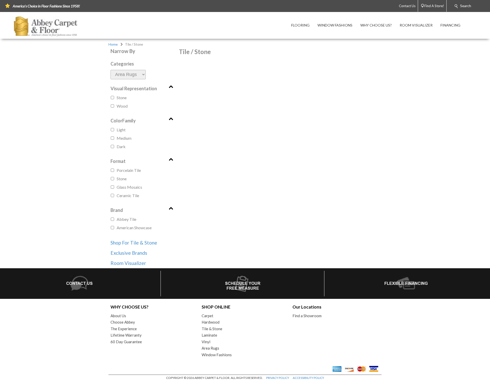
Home (113, 44)
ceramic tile (128, 195)
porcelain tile (129, 170)
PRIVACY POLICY (277, 378)
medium (124, 138)
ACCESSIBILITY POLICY (308, 378)
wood (122, 106)
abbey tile (126, 219)
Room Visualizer (128, 263)
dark (121, 146)
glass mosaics (129, 187)
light (121, 129)
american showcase (134, 227)
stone (122, 97)
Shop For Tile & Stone (134, 243)
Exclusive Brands (129, 253)
